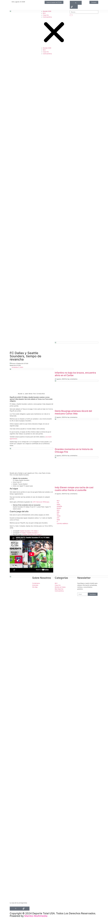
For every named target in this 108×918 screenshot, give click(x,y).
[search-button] (71, 15)
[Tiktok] (72, 7)
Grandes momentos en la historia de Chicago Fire (74, 450)
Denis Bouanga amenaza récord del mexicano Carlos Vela (73, 412)
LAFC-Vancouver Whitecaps (40, 502)
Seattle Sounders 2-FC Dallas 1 (32, 534)
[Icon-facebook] (72, 3)
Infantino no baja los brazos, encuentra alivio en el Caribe (75, 374)
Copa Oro (46, 15)
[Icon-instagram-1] (80, 3)
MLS (44, 13)
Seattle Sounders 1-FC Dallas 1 (29, 531)
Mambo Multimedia (35, 915)
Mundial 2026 (47, 11)
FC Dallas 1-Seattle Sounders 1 (29, 533)
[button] (54, 32)
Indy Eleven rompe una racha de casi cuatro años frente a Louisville (74, 488)
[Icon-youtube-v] (76, 7)
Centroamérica (47, 17)
